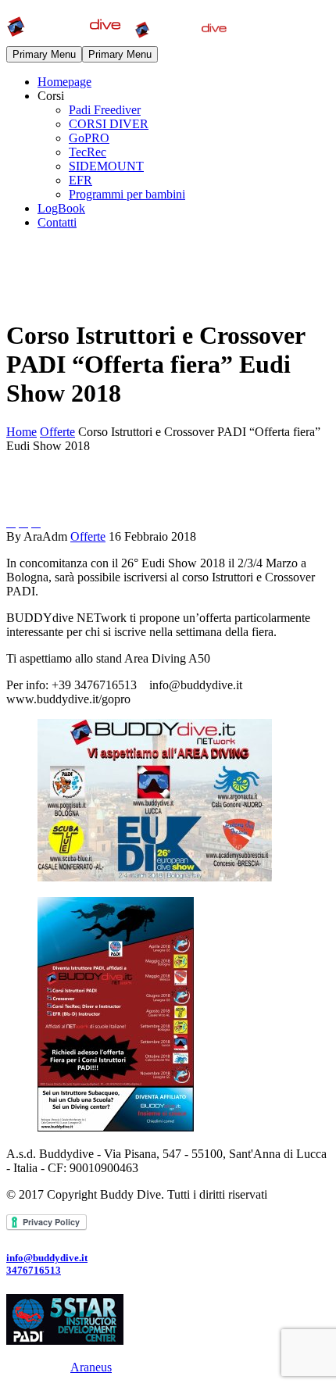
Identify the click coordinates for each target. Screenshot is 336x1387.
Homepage (64, 81)
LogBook (61, 208)
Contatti (57, 222)
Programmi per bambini (127, 194)
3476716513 (33, 1270)
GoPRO (89, 138)
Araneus (91, 1367)
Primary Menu (44, 54)
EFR (80, 180)
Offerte (87, 536)
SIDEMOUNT (106, 166)
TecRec (87, 152)
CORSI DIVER (108, 123)
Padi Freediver (105, 109)
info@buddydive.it (47, 1258)
